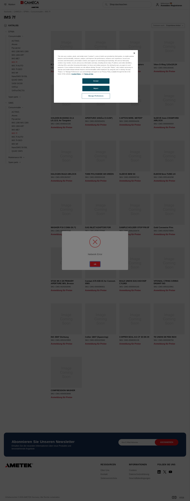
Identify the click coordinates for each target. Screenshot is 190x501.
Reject (96, 88)
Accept (95, 81)
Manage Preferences (95, 96)
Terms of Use (88, 74)
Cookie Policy (76, 74)
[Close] (134, 53)
